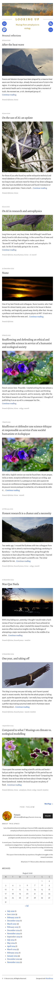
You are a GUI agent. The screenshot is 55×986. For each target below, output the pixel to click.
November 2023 (13, 962)
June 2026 (11, 914)
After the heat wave (13, 44)
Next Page (49, 804)
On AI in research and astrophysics (22, 211)
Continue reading (9, 94)
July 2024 (10, 939)
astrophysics (22, 790)
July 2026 (10, 911)
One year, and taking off (15, 658)
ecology (21, 408)
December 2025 (13, 920)
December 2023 (13, 959)
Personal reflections (7, 100)
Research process (19, 255)
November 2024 (13, 933)
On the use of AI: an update (17, 118)
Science (16, 100)
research (34, 255)
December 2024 (13, 930)
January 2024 (12, 955)
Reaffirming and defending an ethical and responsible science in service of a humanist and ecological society (27, 343)
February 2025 (12, 927)
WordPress (49, 978)
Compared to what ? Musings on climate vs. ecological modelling (27, 732)
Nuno (5, 273)
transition (27, 640)
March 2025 (11, 923)
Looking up (27, 19)
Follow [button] (48, 816)
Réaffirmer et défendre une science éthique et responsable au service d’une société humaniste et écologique (27, 430)
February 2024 (12, 952)
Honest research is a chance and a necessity (26, 513)
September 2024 (13, 936)
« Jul (27, 905)
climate (29, 790)
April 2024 (11, 946)
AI (30, 255)
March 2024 (11, 949)
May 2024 (11, 943)
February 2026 (12, 917)
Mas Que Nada (10, 584)
